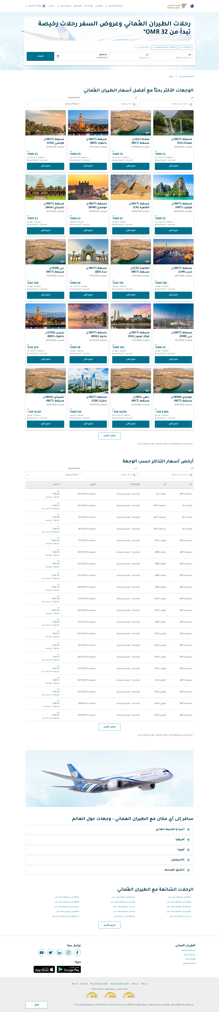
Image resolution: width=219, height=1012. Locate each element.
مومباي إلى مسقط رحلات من (179, 912)
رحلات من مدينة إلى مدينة (120, 984)
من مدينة (84, 984)
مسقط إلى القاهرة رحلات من (179, 907)
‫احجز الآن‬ (173, 166)
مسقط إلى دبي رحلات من (124, 916)
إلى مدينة (135, 984)
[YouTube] (41, 952)
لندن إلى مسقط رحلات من (124, 907)
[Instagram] (68, 952)
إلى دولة (144, 984)
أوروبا (180, 849)
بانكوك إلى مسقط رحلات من (67, 897)
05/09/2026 (102, 58)
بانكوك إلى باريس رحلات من (67, 912)
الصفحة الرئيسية (186, 77)
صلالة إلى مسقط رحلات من (179, 897)
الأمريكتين (177, 859)
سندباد (52, 6)
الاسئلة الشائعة (188, 950)
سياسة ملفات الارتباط (111, 1005)
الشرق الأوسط (174, 870)
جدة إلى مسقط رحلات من (124, 912)
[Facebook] (77, 952)
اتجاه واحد (187, 47)
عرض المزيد (110, 925)
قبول (36, 1004)
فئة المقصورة (74, 98)
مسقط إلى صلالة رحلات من (123, 897)
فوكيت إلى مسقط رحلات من (179, 902)
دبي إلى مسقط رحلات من (180, 916)
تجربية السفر (64, 5)
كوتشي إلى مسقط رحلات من (123, 902)
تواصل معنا (190, 959)
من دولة (75, 984)
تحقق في (99, 6)
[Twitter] (50, 952)
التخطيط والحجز (114, 5)
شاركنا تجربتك (189, 955)
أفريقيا (180, 839)
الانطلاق (103, 55)
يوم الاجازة (88, 6)
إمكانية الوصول (189, 963)
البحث (40, 56)
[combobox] (171, 58)
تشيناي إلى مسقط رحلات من (66, 907)
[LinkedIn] (59, 952)
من (189, 55)
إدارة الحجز (78, 6)
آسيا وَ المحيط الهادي (170, 829)
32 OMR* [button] (155, 32)
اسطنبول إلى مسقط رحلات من (65, 916)
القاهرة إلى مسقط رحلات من (67, 902)
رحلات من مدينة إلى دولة (99, 984)
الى (147, 55)
